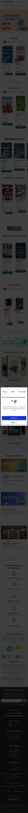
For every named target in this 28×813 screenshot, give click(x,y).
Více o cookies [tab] (22, 391)
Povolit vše (14, 418)
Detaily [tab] (13, 391)
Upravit (13, 422)
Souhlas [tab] (4, 391)
